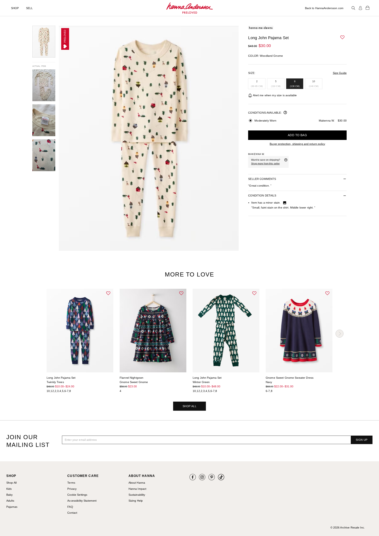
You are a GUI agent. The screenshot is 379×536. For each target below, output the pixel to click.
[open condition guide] (285, 112)
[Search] (353, 8)
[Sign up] (360, 8)
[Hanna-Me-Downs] (189, 8)
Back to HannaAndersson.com (324, 8)
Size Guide (340, 73)
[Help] (286, 162)
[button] (343, 38)
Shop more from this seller (265, 163)
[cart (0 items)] (367, 7)
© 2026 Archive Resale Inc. (347, 527)
